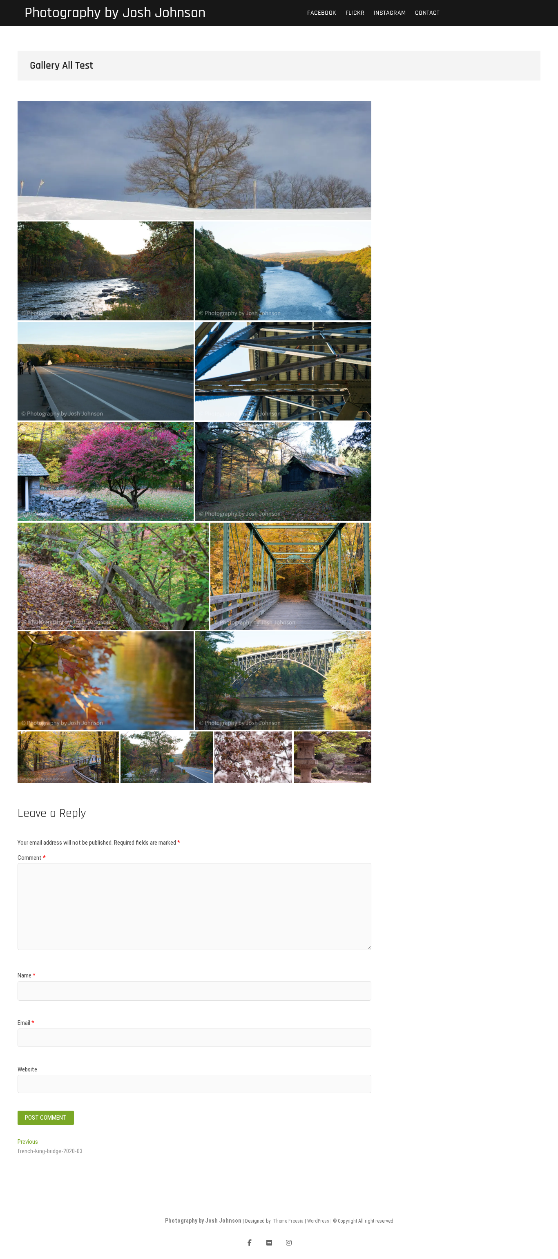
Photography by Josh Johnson (115, 13)
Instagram (390, 13)
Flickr (355, 13)
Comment (32, 857)
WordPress (318, 1221)
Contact (427, 13)
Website (27, 1069)
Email (26, 1022)
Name (27, 975)
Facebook (321, 13)
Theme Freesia (288, 1221)
